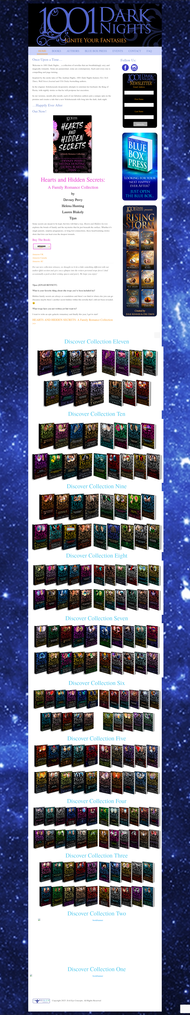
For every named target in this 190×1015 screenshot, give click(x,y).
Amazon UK (37, 254)
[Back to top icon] (157, 335)
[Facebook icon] (153, 1007)
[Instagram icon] (156, 1007)
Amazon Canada (39, 257)
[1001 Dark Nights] (95, 25)
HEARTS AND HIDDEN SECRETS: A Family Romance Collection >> (72, 321)
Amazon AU (37, 261)
